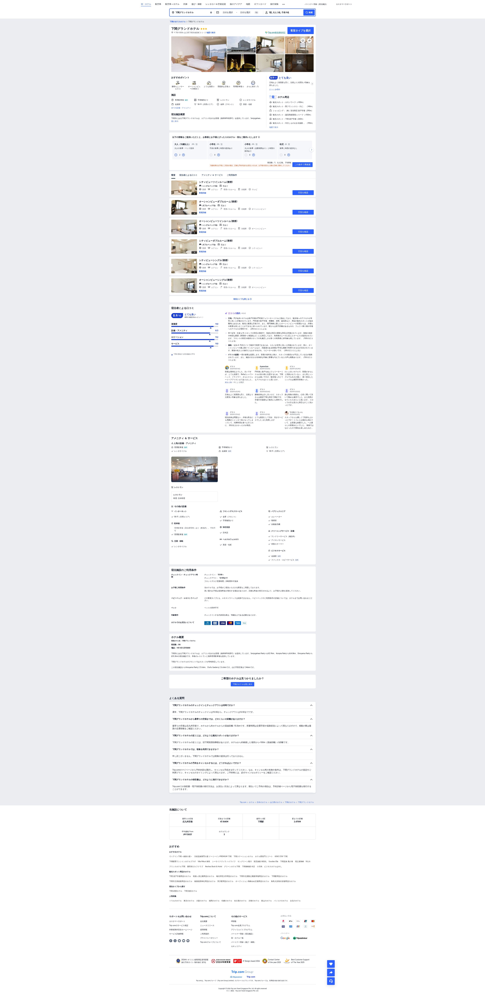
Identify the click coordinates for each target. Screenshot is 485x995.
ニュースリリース (207, 925)
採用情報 (203, 930)
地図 (248, 4)
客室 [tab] (173, 175)
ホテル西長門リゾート (264, 856)
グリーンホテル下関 (232, 866)
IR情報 (233, 921)
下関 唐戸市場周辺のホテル (180, 876)
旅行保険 (274, 4)
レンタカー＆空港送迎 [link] (216, 4)
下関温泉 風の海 (286, 861)
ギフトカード (260, 4)
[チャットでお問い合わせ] (331, 981)
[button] (283, 4)
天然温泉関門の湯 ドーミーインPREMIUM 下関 (213, 856)
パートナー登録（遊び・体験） (243, 942)
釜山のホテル (266, 901)
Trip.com (243, 802)
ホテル (251, 802)
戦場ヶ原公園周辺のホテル (203, 876)
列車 (185, 4)
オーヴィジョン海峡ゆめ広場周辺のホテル (252, 881)
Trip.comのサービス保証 (178, 925)
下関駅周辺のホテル (279, 876)
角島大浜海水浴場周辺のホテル (283, 881)
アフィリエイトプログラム (241, 930)
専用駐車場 (178, 447)
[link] (316, 4)
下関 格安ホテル (190, 891)
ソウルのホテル (175, 901)
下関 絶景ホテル (175, 891)
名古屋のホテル (240, 901)
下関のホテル (290, 802)
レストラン (273, 447)
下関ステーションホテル (243, 856)
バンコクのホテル (281, 901)
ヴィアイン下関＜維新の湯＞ (180, 856)
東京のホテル (189, 901)
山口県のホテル (276, 802)
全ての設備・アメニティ (181, 108)
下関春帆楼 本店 (248, 866)
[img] (199, 54)
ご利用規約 (204, 934)
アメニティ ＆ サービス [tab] (212, 175)
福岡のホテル (214, 901)
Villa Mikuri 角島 (204, 861)
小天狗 (259, 866)
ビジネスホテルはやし (273, 866)
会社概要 (203, 921)
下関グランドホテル (185, 28)
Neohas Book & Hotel (213, 866)
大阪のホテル (201, 901)
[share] (331, 972)
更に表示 (174, 121)
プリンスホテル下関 (177, 866)
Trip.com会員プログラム (240, 925)
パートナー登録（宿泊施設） (242, 934)
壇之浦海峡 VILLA (302, 861)
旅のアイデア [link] (236, 4)
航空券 (158, 4)
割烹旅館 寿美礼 (260, 861)
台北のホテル (295, 901)
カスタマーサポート (177, 921)
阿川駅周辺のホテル (225, 881)
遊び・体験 (196, 4)
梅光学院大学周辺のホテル (226, 876)
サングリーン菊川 (245, 861)
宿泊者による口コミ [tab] (188, 175)
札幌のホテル (227, 901)
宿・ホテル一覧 (237, 938)
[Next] (312, 150)
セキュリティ (236, 946)
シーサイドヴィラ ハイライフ (224, 861)
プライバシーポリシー (209, 938)
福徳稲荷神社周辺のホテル (204, 881)
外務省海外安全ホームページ (180, 930)
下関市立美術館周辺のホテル (180, 881)
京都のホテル (254, 901)
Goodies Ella (273, 861)
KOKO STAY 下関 (281, 856)
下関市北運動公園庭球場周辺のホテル (254, 876)
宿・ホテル (146, 4)
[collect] (331, 964)
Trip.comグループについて (210, 942)
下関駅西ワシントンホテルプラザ (182, 861)
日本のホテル (262, 802)
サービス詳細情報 (176, 934)
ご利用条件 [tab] (232, 175)
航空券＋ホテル (172, 4)
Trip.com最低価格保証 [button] (276, 32)
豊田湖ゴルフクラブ (195, 866)
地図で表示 (273, 127)
